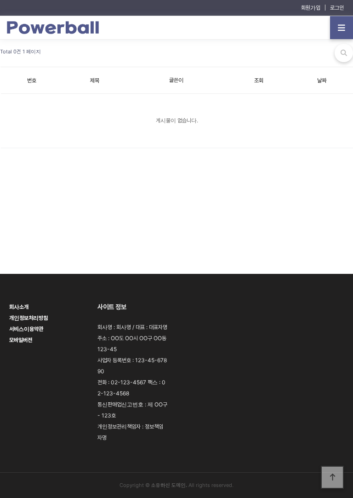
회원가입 (310, 7)
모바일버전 (20, 339)
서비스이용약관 (26, 328)
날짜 (321, 80)
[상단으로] (332, 477)
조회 (258, 80)
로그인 (337, 7)
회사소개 (18, 306)
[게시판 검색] (344, 53)
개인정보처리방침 (28, 317)
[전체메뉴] (341, 27)
